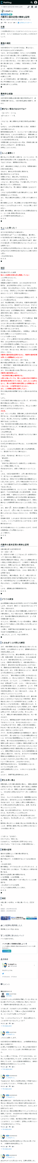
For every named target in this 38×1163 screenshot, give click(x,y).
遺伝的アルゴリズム (24, 19)
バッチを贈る (6, 951)
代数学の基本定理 (11, 19)
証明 (3, 19)
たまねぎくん (8, 11)
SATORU (9, 996)
